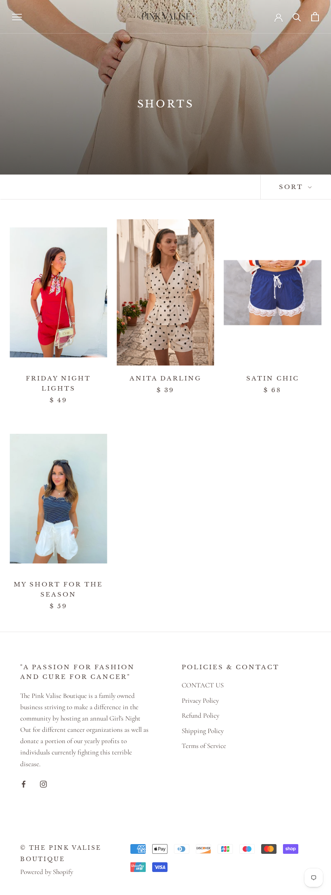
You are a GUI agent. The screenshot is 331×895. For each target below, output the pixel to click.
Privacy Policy (200, 700)
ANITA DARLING (165, 378)
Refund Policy (200, 715)
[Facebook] (23, 783)
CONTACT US (203, 685)
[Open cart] (315, 16)
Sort (292, 187)
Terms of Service (204, 746)
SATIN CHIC (272, 378)
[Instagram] (43, 783)
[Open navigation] (17, 17)
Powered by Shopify (46, 872)
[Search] (297, 17)
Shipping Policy (203, 731)
